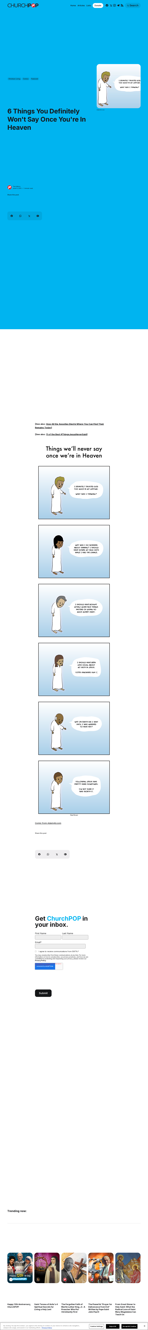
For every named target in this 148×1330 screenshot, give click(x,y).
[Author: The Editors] (9, 187)
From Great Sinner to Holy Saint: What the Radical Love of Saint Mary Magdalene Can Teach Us (125, 1309)
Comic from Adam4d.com (48, 823)
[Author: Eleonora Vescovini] (38, 1279)
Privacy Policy (40, 960)
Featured (34, 79)
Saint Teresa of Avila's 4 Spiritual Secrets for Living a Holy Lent (46, 1307)
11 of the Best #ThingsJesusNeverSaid (66, 434)
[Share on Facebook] (11, 216)
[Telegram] (118, 5)
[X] (111, 5)
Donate (98, 5)
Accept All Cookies (129, 1326)
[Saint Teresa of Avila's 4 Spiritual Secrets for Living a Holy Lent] (47, 1268)
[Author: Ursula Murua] (11, 1279)
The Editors (16, 186)
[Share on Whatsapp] (20, 216)
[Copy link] (37, 216)
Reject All (112, 1326)
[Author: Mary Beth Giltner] (119, 1279)
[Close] (144, 1326)
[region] (74, 1326)
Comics (25, 79)
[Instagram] (114, 5)
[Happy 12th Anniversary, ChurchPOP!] (20, 1268)
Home (73, 5)
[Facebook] (107, 5)
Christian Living (14, 79)
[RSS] (122, 5)
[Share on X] (29, 216)
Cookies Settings (96, 1326)
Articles (81, 5)
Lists (88, 5)
